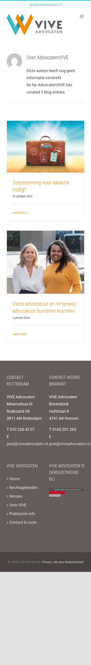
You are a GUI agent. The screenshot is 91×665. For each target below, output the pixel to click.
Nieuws (16, 496)
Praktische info (22, 513)
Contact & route (23, 522)
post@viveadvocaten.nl (45, 4)
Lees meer (19, 212)
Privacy (46, 562)
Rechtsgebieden (23, 487)
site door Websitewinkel (68, 562)
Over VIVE (18, 505)
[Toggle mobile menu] (82, 16)
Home (14, 478)
